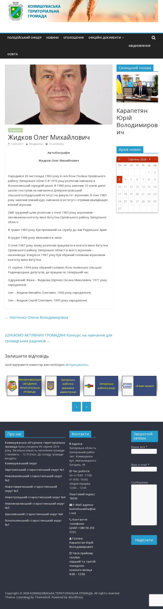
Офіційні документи (104, 37)
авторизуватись (76, 365)
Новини (52, 37)
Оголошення (73, 37)
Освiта (12, 54)
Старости (15, 130)
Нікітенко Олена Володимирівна (36, 317)
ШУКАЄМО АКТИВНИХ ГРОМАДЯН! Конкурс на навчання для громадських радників (58, 338)
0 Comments (56, 144)
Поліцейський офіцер (24, 37)
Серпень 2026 (137, 159)
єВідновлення (139, 46)
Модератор (36, 144)
